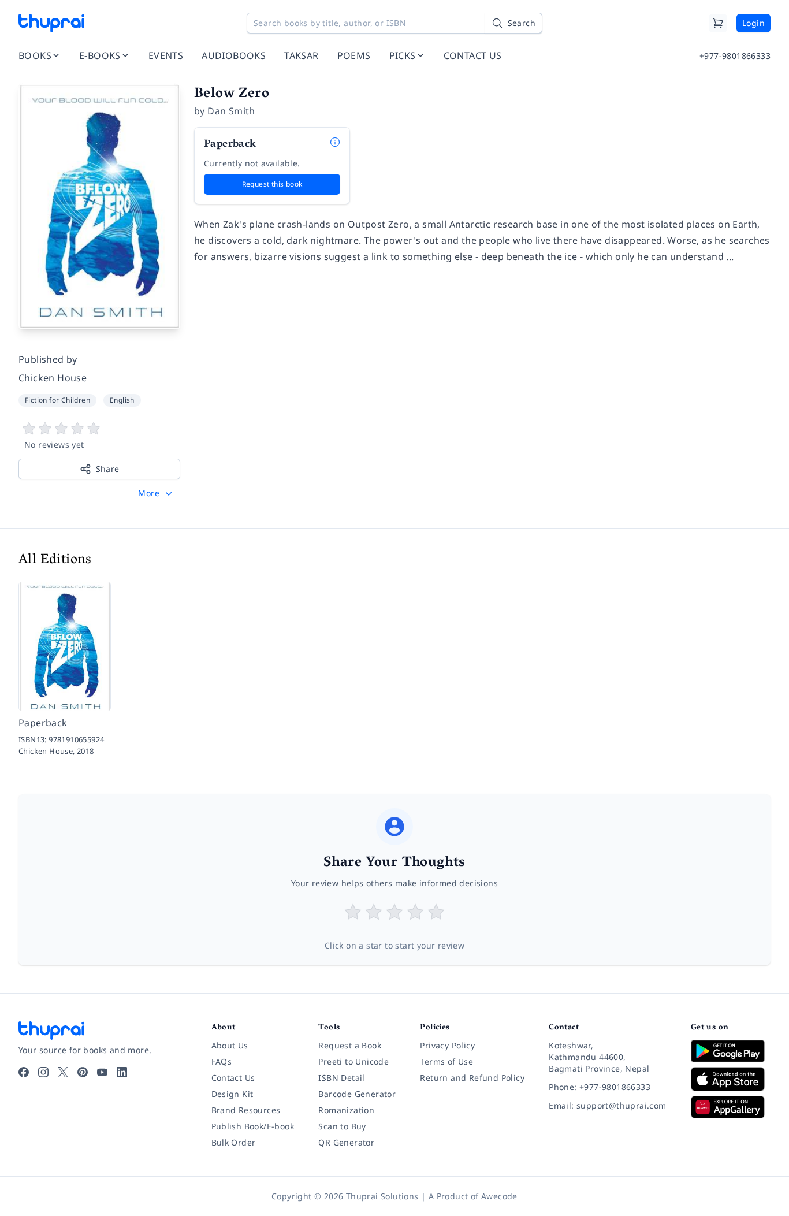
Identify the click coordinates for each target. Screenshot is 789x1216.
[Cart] (718, 23)
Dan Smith (231, 111)
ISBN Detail (341, 1077)
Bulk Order (233, 1142)
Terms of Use (446, 1061)
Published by (47, 359)
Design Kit (232, 1093)
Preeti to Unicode (353, 1061)
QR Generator (346, 1142)
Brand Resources (246, 1110)
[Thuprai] (51, 23)
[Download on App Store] (731, 1079)
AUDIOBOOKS (234, 55)
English (122, 400)
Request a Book (349, 1045)
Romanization (346, 1110)
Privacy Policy (447, 1045)
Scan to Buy (342, 1126)
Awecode (499, 1196)
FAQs (221, 1061)
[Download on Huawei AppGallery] (731, 1107)
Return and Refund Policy (472, 1077)
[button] (156, 493)
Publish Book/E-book (253, 1126)
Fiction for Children (57, 400)
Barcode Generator (357, 1093)
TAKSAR (301, 55)
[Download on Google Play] (731, 1051)
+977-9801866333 (735, 55)
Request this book (272, 184)
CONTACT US (473, 55)
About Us (229, 1045)
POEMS (354, 55)
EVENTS (165, 55)
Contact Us (233, 1077)
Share (108, 468)
